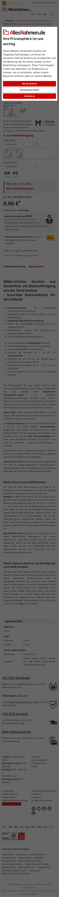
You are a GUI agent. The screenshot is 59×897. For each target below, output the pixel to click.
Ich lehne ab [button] (29, 96)
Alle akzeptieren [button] (29, 83)
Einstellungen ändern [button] (29, 90)
